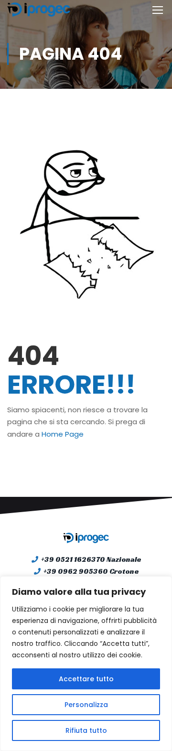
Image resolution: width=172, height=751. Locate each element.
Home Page (63, 434)
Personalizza (86, 704)
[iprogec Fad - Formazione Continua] (38, 9)
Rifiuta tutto (86, 730)
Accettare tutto (86, 679)
